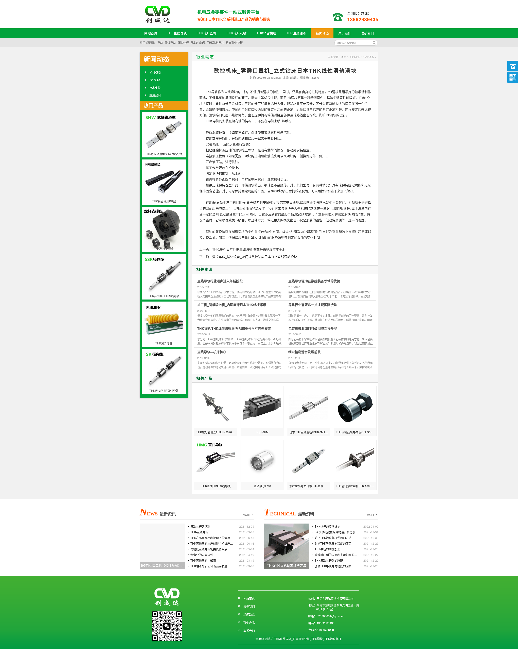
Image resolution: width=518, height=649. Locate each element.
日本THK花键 (234, 42)
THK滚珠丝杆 (207, 33)
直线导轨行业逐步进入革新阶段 (220, 281)
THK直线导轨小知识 (203, 560)
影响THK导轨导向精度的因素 (333, 566)
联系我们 (367, 33)
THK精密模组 (266, 33)
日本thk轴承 (198, 42)
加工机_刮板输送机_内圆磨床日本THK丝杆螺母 (231, 305)
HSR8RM (263, 432)
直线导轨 (170, 42)
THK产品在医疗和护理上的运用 (210, 538)
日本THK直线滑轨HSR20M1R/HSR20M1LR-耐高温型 (309, 432)
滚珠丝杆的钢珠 (200, 526)
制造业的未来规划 (201, 555)
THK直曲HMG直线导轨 (216, 486)
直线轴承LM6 (262, 486)
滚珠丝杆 (183, 42)
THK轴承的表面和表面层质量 (208, 566)
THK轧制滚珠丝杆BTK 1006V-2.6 (356, 486)
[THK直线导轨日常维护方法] (286, 546)
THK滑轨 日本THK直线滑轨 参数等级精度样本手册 (249, 249)
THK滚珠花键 (236, 33)
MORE (247, 515)
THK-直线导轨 (199, 532)
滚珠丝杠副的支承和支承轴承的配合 (336, 555)
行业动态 (155, 80)
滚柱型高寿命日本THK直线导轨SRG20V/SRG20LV (309, 486)
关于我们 (344, 33)
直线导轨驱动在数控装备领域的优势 (314, 281)
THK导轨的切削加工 (327, 549)
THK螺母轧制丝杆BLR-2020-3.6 (216, 432)
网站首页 (150, 33)
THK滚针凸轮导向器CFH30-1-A (356, 432)
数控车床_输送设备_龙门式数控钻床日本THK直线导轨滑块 (254, 256)
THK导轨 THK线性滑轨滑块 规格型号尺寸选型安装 (234, 328)
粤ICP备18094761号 (321, 630)
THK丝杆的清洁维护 (327, 526)
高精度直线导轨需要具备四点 (208, 549)
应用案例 (155, 95)
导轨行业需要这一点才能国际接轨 (312, 305)
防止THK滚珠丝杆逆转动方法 (333, 538)
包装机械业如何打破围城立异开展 (312, 328)
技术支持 (155, 87)
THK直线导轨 (177, 33)
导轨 (160, 42)
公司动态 (155, 72)
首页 (343, 57)
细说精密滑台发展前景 (304, 352)
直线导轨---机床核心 (211, 352)
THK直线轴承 (296, 33)
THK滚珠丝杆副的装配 (329, 560)
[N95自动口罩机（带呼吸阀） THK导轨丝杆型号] (162, 546)
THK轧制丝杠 (215, 42)
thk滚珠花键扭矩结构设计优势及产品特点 (336, 532)
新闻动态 (322, 33)
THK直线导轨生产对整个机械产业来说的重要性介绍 (212, 543)
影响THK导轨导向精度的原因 (333, 543)
